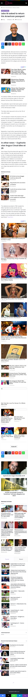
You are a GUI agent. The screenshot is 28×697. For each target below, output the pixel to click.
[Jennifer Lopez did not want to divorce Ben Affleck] (5, 673)
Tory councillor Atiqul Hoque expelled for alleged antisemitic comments (20, 549)
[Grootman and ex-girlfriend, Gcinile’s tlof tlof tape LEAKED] (7, 508)
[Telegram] (2, 47)
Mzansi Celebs (16, 7)
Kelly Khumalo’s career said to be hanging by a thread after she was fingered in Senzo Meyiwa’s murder (7, 532)
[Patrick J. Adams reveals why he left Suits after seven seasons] (5, 666)
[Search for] (26, 3)
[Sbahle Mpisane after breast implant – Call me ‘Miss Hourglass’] (7, 542)
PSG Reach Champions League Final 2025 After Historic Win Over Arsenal (17, 578)
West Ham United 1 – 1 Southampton (16, 598)
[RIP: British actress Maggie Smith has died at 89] (5, 178)
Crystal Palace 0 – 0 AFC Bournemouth (16, 611)
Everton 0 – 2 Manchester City (18, 604)
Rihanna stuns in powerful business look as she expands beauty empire (21, 532)
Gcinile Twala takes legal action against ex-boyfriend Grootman (17, 197)
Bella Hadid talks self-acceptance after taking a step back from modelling (20, 515)
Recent (21, 559)
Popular (7, 559)
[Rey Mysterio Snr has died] (5, 647)
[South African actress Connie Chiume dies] (5, 191)
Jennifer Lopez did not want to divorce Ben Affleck (18, 671)
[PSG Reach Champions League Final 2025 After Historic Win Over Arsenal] (5, 579)
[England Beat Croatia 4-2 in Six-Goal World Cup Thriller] (5, 566)
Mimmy (3, 19)
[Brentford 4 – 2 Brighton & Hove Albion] (5, 618)
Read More (10, 217)
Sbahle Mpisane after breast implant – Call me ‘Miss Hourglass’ (6, 549)
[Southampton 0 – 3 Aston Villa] (5, 625)
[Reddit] (16, 44)
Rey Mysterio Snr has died (17, 645)
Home (3, 7)
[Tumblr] (9, 44)
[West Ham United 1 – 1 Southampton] (5, 599)
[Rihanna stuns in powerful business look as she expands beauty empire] (21, 525)
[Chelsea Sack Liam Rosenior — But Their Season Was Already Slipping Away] (5, 572)
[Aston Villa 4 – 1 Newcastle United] (5, 593)
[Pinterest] (13, 44)
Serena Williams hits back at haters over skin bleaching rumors (17, 653)
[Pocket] (20, 44)
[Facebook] (2, 44)
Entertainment (9, 7)
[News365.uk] (9, 3)
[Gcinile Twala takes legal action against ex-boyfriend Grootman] (5, 197)
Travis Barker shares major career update (17, 659)
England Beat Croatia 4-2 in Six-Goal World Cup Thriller (17, 564)
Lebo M (14, 446)
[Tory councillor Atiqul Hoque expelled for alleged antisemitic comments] (21, 542)
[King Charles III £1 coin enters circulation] (5, 184)
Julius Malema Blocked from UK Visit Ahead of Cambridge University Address (18, 585)
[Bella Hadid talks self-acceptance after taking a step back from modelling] (21, 508)
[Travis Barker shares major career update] (5, 660)
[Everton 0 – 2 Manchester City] (5, 606)
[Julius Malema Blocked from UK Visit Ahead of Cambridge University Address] (5, 586)
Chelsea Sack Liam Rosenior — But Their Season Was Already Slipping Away (18, 572)
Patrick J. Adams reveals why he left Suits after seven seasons (18, 665)
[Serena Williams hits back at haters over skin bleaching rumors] (5, 653)
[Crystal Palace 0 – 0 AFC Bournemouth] (5, 612)
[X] (6, 44)
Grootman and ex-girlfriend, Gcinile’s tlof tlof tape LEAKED (7, 515)
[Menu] (2, 3)
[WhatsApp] (23, 44)
